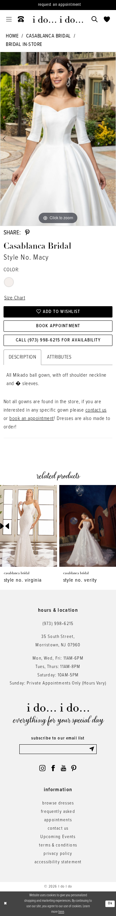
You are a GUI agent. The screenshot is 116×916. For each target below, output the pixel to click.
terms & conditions (58, 845)
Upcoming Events (57, 837)
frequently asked (58, 812)
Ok (110, 903)
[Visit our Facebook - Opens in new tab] (53, 768)
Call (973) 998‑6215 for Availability (58, 340)
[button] (9, 19)
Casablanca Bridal (48, 36)
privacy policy (58, 854)
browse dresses (58, 803)
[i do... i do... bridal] (58, 19)
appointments (58, 820)
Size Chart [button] (14, 298)
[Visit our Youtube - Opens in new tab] (63, 768)
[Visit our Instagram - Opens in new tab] (42, 768)
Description (22, 357)
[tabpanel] (58, 139)
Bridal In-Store (24, 44)
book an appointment (31, 418)
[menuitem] (9, 19)
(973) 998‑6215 (58, 624)
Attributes (59, 357)
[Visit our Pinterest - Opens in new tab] (74, 768)
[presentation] (29, 526)
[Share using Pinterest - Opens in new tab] (27, 233)
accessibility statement (58, 862)
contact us (96, 410)
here (61, 912)
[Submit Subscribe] (93, 749)
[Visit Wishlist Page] (107, 19)
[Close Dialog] (5, 904)
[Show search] (94, 19)
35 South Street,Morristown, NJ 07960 (57, 641)
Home (12, 36)
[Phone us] (21, 19)
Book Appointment (58, 326)
